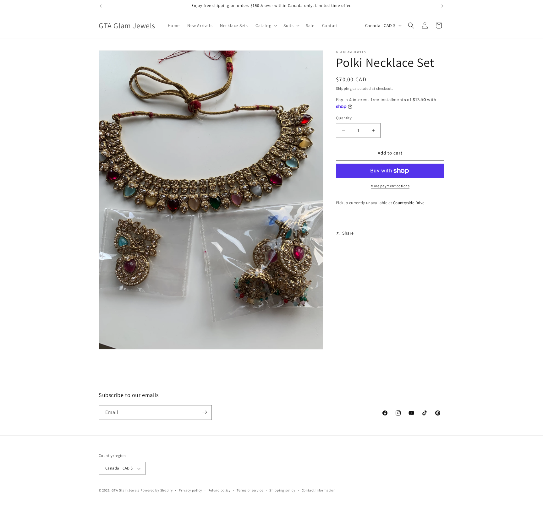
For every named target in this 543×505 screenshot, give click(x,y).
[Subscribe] (204, 412)
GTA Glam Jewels (126, 490)
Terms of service (250, 490)
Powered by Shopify (156, 490)
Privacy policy (190, 490)
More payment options (390, 185)
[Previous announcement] (101, 6)
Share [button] (348, 233)
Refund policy (219, 490)
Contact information (319, 490)
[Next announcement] (442, 6)
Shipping (344, 88)
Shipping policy (282, 490)
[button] (266, 25)
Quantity (344, 118)
